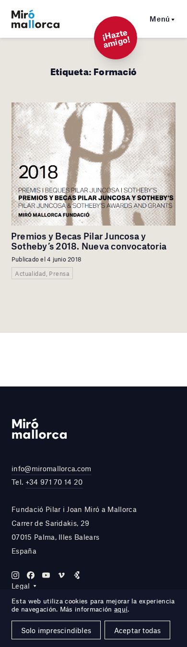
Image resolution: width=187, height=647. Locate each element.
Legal (21, 585)
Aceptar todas (137, 630)
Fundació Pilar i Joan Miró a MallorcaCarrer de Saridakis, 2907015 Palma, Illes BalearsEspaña (74, 530)
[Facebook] (31, 575)
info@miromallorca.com (52, 468)
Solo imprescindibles (56, 630)
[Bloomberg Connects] (77, 575)
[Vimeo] (61, 575)
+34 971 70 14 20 (54, 481)
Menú (160, 18)
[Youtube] (46, 575)
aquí (121, 609)
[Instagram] (15, 575)
